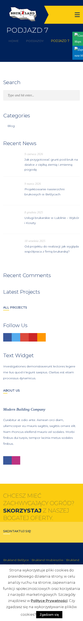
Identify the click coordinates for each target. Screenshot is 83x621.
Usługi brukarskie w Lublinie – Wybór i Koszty (51, 220)
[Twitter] (16, 337)
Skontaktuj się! (17, 531)
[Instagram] (16, 460)
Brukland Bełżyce (16, 560)
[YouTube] (33, 337)
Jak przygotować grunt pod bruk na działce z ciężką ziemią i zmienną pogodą (51, 165)
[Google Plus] (24, 337)
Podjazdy (35, 41)
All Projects (15, 307)
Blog (11, 126)
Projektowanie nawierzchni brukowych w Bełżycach (44, 191)
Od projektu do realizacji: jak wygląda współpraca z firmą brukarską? (51, 249)
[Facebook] (7, 337)
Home (14, 41)
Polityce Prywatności (49, 601)
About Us (11, 390)
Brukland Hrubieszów (47, 560)
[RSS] (41, 337)
